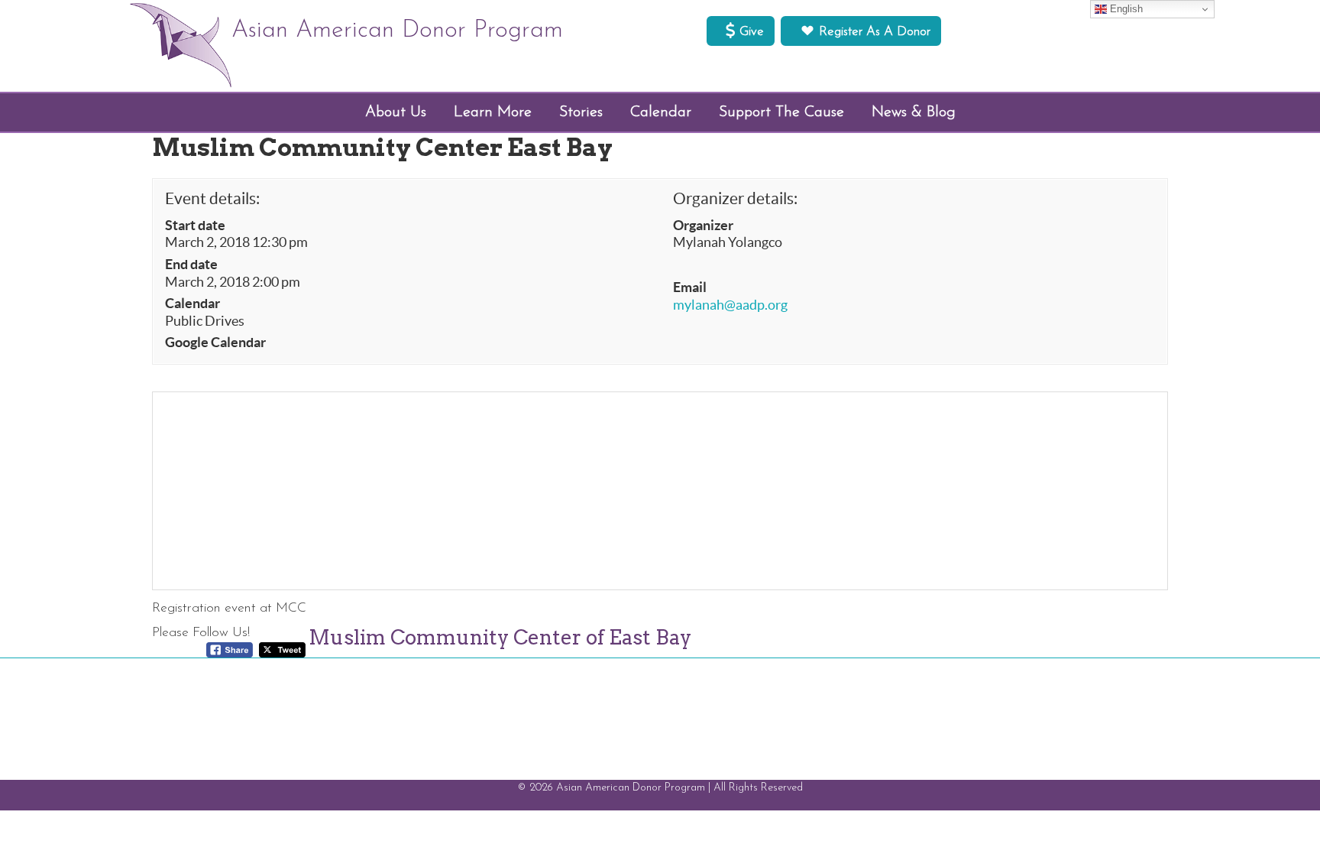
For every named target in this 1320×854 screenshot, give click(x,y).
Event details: (212, 198)
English (1125, 9)
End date (191, 264)
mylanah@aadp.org (730, 305)
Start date (195, 225)
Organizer (703, 225)
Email (690, 287)
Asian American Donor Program (397, 30)
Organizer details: (735, 198)
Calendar (192, 303)
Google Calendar (215, 342)
